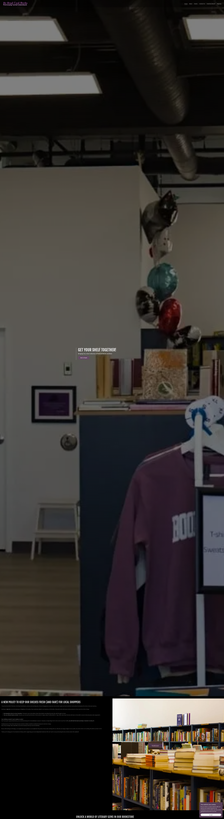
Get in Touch (83, 357)
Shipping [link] (219, 3)
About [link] (190, 3)
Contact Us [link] (202, 3)
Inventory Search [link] (211, 3)
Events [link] (196, 3)
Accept (211, 814)
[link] (15, 3)
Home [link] (185, 3)
